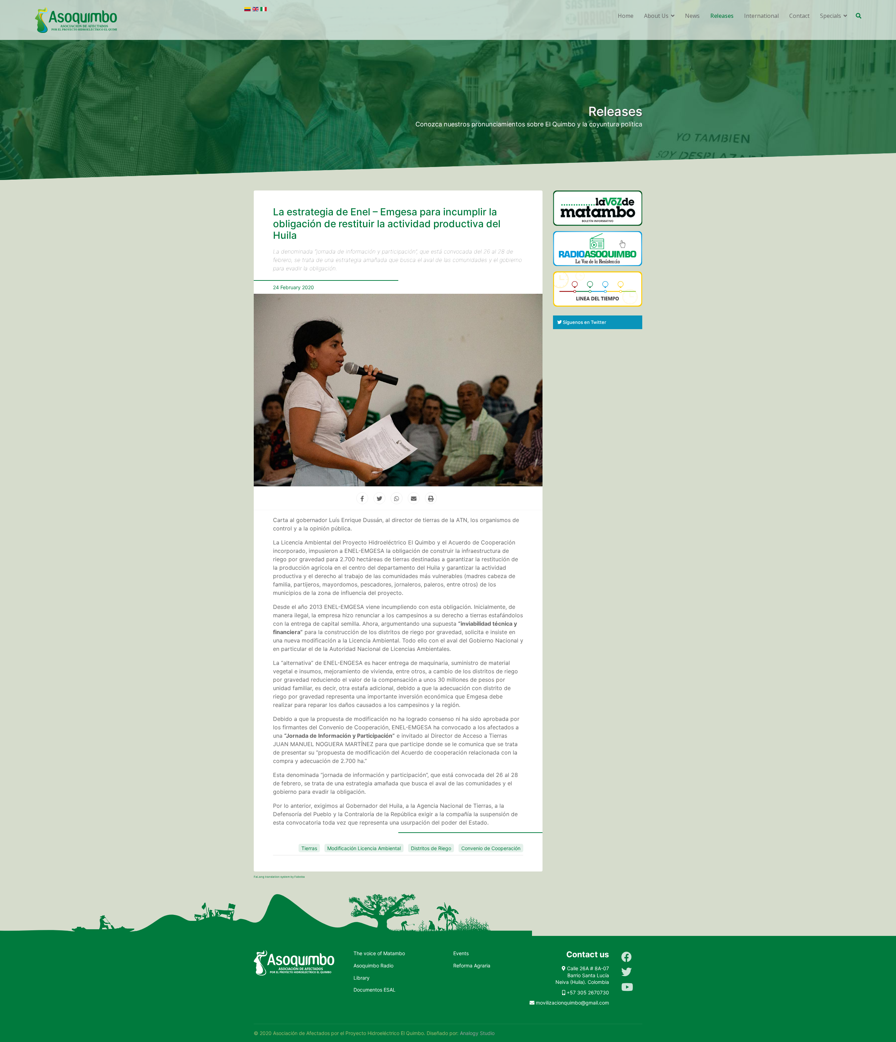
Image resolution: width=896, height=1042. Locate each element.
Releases (722, 16)
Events (461, 953)
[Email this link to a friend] (415, 498)
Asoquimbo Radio (373, 965)
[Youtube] (627, 987)
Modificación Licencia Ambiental (364, 848)
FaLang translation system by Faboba (279, 876)
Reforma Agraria (471, 965)
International (761, 16)
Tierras (309, 848)
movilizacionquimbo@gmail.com (572, 1003)
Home (626, 16)
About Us (656, 16)
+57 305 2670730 (588, 992)
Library (362, 978)
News (692, 16)
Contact (799, 16)
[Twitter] (626, 972)
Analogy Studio (477, 1033)
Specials (830, 16)
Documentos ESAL (375, 990)
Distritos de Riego (431, 848)
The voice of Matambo (379, 953)
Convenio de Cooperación (490, 848)
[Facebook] (626, 957)
